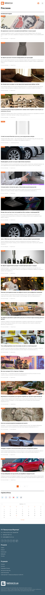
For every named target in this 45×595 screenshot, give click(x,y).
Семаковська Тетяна (14, 142)
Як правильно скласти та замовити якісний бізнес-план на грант (18, 31)
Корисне (3, 549)
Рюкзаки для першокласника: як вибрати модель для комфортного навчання (21, 292)
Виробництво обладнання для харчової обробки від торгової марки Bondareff (21, 396)
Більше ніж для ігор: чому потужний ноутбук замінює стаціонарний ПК (20, 212)
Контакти (3, 566)
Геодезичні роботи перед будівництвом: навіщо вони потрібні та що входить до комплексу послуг (22, 110)
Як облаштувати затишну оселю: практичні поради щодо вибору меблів (20, 84)
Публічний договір (5, 572)
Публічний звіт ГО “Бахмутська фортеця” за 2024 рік (12, 574)
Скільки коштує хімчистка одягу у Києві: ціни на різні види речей (18, 187)
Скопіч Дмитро (13, 429)
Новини (2, 547)
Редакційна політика (5, 568)
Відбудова (3, 554)
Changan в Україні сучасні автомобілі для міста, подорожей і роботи (19, 448)
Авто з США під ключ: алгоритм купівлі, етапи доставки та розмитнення (20, 239)
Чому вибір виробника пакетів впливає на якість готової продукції (19, 346)
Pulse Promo (12, 38)
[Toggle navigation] (42, 3)
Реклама (3, 556)
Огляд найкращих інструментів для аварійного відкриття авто (18, 473)
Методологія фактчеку (6, 570)
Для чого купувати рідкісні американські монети (14, 423)
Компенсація (3, 551)
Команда (3, 564)
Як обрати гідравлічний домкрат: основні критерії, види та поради (19, 265)
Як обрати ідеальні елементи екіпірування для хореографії (17, 57)
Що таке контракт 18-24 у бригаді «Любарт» (12, 371)
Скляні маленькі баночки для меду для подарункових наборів (17, 136)
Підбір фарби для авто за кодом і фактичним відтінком (15, 161)
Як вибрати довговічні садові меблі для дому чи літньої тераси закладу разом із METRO (22, 318)
